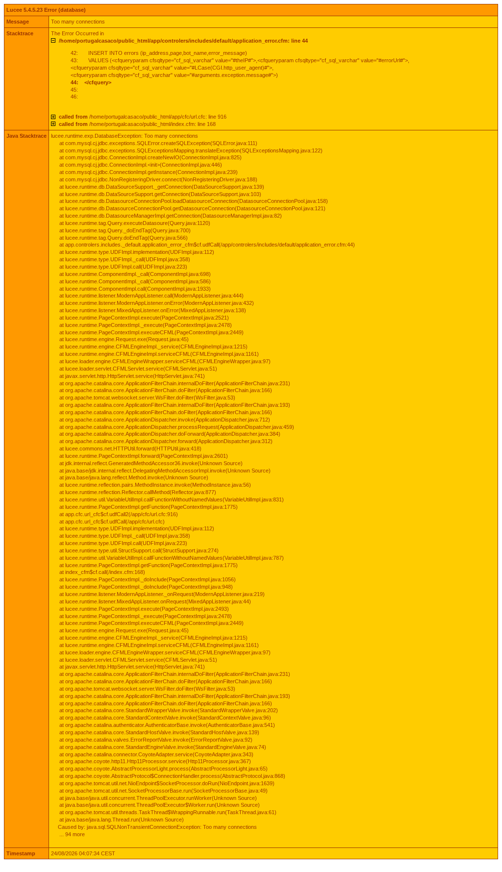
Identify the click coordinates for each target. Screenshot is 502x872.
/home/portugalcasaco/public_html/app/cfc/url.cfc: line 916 (142, 117)
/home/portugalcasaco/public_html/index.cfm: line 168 (137, 124)
